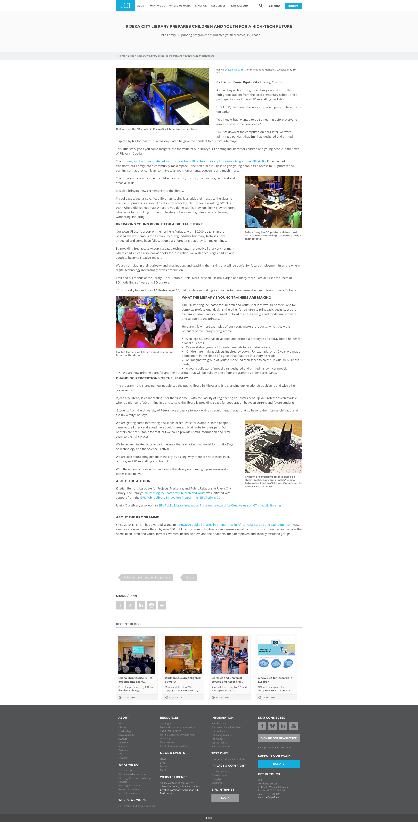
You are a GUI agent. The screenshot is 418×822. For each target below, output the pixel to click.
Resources (218, 5)
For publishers (219, 731)
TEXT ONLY (274, 5)
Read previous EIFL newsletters (275, 747)
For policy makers (221, 734)
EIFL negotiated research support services (136, 779)
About (141, 5)
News (163, 758)
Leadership (124, 731)
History (122, 727)
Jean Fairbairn (236, 69)
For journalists (219, 742)
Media (163, 770)
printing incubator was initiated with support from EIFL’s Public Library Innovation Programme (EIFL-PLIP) (193, 161)
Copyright (165, 723)
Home (121, 55)
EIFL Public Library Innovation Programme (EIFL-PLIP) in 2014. (182, 497)
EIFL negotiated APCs (130, 785)
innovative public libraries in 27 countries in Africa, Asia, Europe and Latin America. (233, 525)
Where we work (180, 5)
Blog (162, 762)
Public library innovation (174, 746)
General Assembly (128, 789)
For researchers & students (226, 727)
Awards (122, 738)
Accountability (126, 734)
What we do (125, 770)
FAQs (121, 754)
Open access (167, 742)
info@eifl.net (272, 797)
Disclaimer (217, 782)
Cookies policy (219, 775)
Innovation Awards (129, 793)
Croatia (190, 577)
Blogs (131, 55)
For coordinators (220, 746)
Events (163, 766)
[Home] (125, 5)
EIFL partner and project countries (137, 805)
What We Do (157, 5)
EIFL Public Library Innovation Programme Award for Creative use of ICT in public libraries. (220, 505)
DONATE (293, 6)
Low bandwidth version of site (228, 759)
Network (123, 742)
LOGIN (225, 797)
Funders (123, 746)
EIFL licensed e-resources (132, 774)
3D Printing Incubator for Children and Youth (175, 493)
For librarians (218, 723)
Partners (123, 750)
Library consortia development (177, 734)
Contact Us (124, 757)
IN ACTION (200, 5)
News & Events (239, 5)
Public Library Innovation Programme (147, 577)
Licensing (165, 738)
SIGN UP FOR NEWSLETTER (279, 738)
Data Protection (220, 771)
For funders (218, 738)
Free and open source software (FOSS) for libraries (177, 729)
